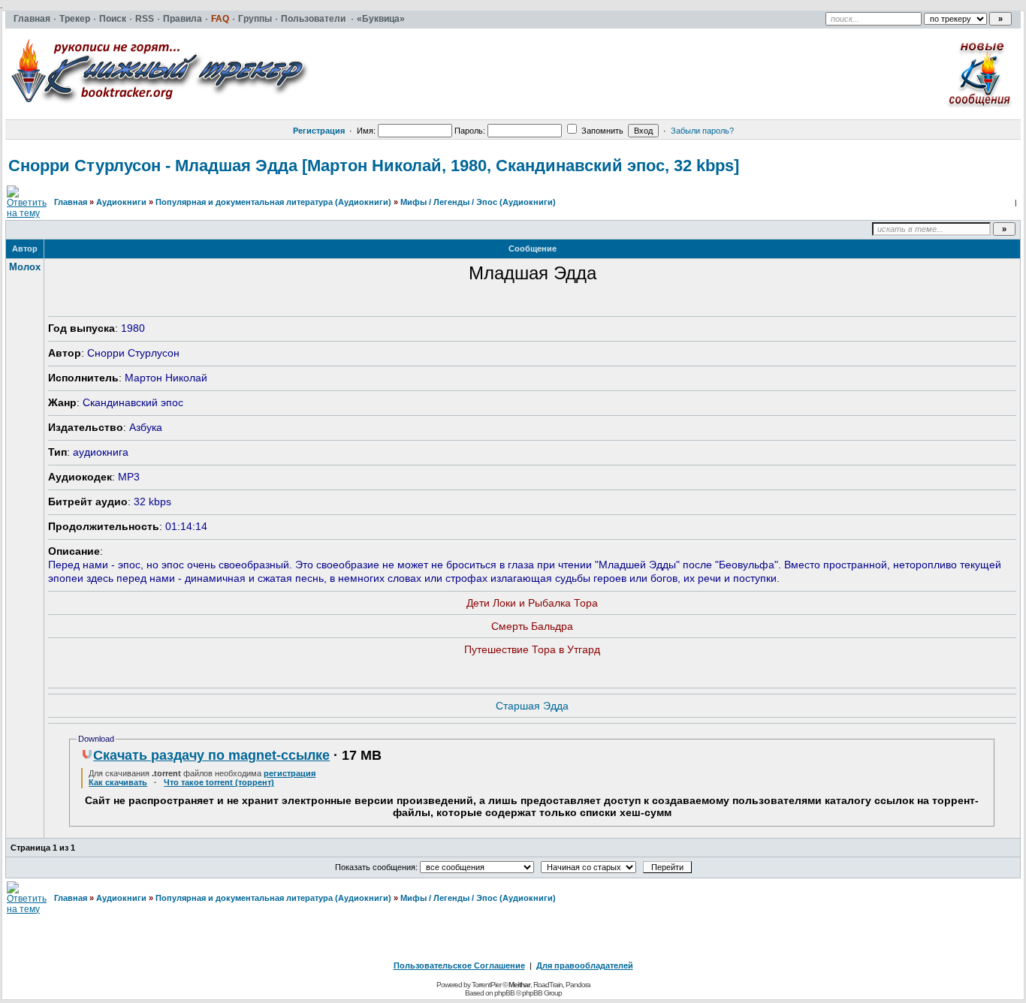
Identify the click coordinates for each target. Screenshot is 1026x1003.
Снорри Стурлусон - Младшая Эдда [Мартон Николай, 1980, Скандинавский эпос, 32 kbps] (373, 165)
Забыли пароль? (702, 130)
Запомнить (601, 130)
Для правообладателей (584, 965)
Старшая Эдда (532, 706)
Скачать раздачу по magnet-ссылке (211, 755)
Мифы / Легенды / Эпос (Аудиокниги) (478, 201)
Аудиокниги (121, 201)
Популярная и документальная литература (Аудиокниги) (273, 201)
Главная (70, 201)
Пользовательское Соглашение (459, 965)
